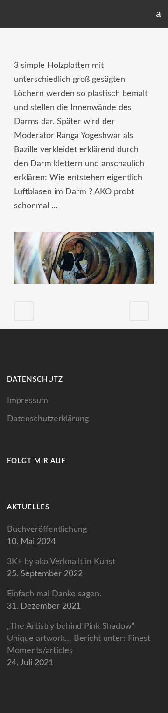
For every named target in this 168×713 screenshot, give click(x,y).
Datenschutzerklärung (48, 419)
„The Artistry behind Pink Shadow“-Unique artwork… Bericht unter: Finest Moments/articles (78, 638)
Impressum (27, 401)
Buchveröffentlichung (47, 529)
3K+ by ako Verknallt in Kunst (61, 562)
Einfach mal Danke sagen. (54, 594)
